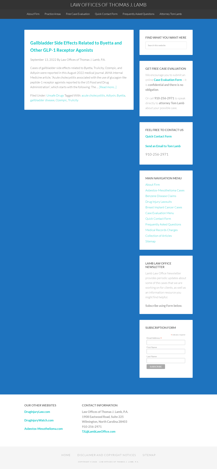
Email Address (154, 338)
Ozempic (61, 100)
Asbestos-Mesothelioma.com (43, 428)
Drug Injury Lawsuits (158, 201)
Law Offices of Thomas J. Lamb (108, 5)
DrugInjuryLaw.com (37, 411)
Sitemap (150, 241)
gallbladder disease (42, 100)
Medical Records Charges (161, 230)
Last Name (152, 356)
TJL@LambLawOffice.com (98, 431)
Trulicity (73, 100)
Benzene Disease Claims (160, 196)
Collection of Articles (158, 236)
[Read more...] (107, 87)
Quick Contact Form (158, 136)
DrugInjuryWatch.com (39, 420)
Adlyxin (111, 95)
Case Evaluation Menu (159, 213)
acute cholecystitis (93, 95)
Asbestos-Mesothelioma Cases (165, 190)
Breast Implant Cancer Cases (163, 207)
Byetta (121, 95)
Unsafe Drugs (55, 95)
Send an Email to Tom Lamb (163, 146)
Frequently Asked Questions (163, 224)
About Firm (152, 184)
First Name (152, 347)
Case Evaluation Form (168, 79)
